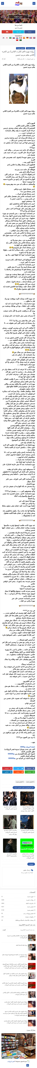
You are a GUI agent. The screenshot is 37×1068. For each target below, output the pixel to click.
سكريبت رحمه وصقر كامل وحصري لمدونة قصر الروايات (28, 856)
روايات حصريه (29, 900)
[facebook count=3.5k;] (24, 1065)
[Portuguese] (9, 38)
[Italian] (20, 38)
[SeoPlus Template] (28, 1061)
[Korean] (3, 38)
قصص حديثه (30, 48)
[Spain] (23, 38)
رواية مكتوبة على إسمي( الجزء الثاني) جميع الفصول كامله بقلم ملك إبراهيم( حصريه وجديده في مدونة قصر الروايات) (15, 1013)
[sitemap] (27, 1065)
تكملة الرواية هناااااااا (27, 747)
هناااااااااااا (11, 758)
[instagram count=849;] (9, 1065)
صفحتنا (29, 32)
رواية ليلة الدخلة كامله (21, 945)
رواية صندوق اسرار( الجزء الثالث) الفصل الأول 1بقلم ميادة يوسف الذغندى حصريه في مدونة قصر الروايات (27, 811)
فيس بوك (18, 32)
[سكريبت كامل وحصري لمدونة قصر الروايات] (10, 799)
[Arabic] (20, 40)
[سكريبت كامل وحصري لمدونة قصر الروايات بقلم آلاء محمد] (10, 822)
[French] (30, 38)
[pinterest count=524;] (12, 1065)
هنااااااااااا (11, 754)
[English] (33, 38)
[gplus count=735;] (18, 1065)
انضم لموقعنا (18, 17)
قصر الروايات (10, 1061)
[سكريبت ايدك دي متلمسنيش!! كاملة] (10, 846)
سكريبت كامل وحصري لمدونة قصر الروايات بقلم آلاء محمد (10, 832)
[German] (27, 38)
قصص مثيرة (20, 48)
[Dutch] (16, 38)
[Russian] (13, 38)
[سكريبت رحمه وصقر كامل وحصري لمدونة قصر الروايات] (27, 846)
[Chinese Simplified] (16, 40)
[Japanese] (6, 38)
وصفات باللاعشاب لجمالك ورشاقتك (24, 920)
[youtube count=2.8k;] (15, 1065)
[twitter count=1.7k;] (21, 1065)
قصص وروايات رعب (28, 913)
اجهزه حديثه (30, 896)
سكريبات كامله (29, 903)
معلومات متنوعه (29, 917)
